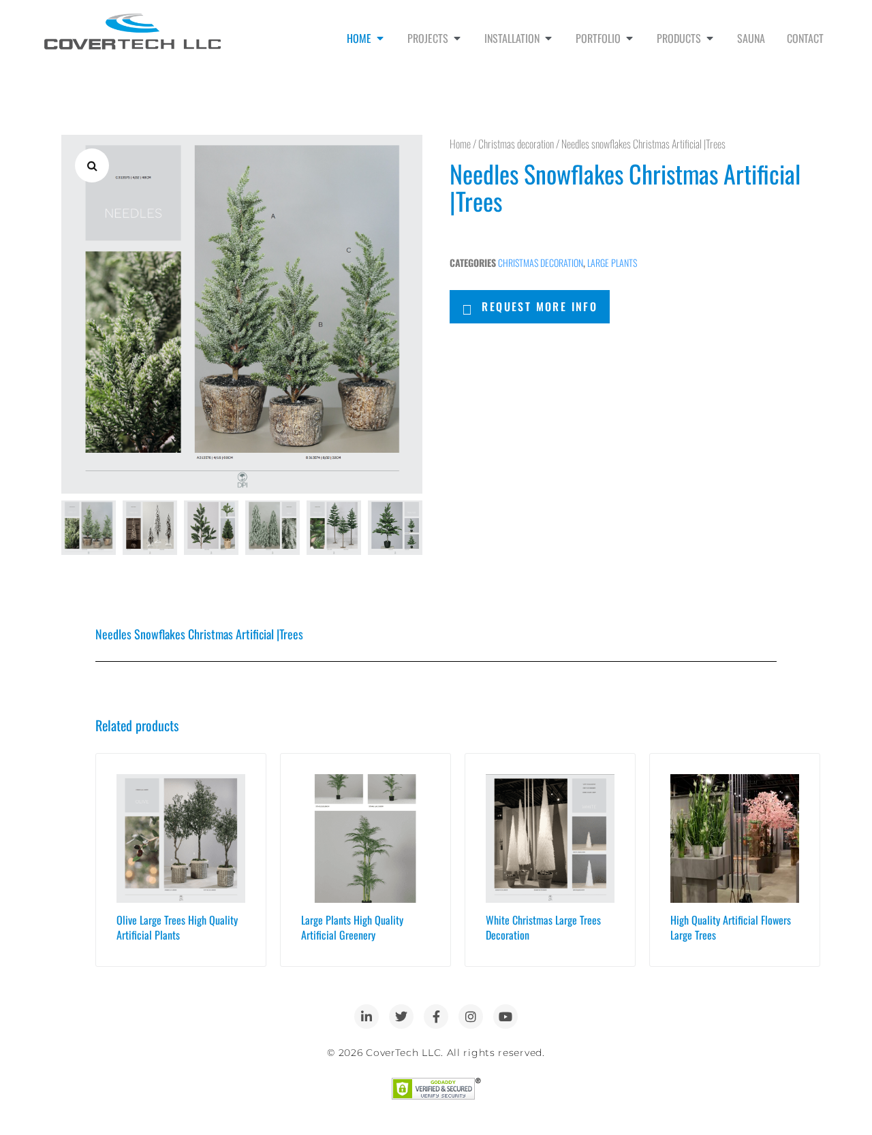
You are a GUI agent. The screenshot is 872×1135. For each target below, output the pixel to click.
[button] (92, 165)
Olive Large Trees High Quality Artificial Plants (177, 927)
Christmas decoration (516, 143)
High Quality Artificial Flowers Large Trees (730, 927)
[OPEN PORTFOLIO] (629, 38)
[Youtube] (505, 1016)
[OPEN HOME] (380, 38)
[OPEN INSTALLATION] (548, 38)
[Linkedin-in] (366, 1016)
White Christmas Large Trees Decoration (543, 927)
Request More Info (539, 306)
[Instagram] (470, 1016)
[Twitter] (401, 1016)
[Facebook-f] (436, 1016)
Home (460, 143)
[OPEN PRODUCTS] (709, 38)
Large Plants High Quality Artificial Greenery (352, 927)
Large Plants (612, 262)
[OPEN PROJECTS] (457, 38)
